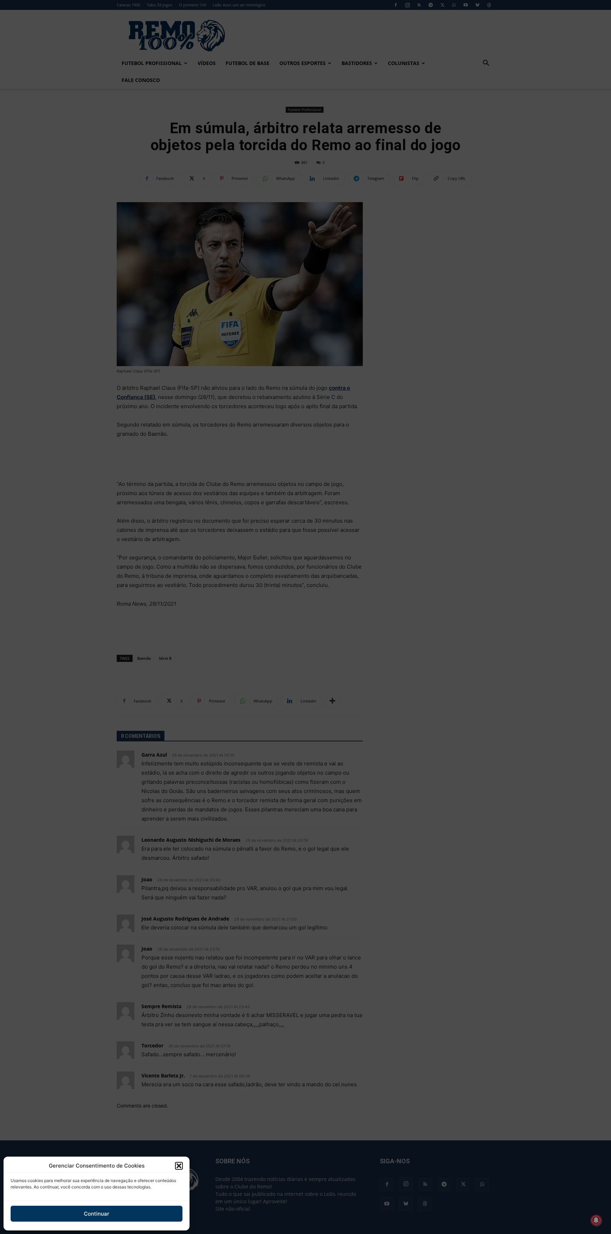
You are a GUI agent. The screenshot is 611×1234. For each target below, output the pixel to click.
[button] (178, 1165)
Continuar (96, 1213)
